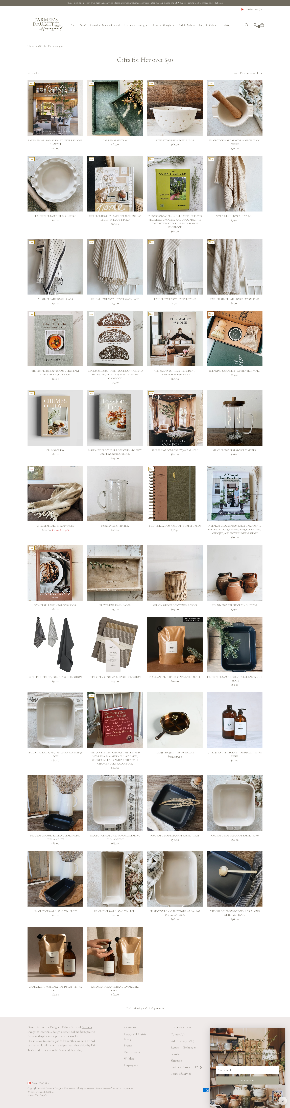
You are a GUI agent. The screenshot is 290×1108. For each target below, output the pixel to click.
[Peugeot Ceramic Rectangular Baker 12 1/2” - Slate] (234, 644)
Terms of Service (181, 1073)
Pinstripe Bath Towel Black (55, 299)
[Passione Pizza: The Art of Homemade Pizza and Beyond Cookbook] (115, 418)
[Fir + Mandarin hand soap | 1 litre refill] (175, 644)
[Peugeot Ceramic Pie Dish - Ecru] (55, 184)
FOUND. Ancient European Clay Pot (234, 605)
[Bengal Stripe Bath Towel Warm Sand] (115, 267)
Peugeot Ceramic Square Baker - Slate (174, 835)
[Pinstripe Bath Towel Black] (55, 267)
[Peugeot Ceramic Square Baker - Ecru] (234, 803)
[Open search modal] (246, 25)
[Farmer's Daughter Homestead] (47, 25)
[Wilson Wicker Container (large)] (175, 572)
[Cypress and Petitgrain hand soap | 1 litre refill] (234, 720)
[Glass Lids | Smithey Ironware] (175, 720)
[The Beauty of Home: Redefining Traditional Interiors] (175, 338)
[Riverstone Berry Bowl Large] (175, 108)
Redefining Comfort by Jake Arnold (175, 450)
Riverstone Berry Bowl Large (175, 140)
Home (31, 46)
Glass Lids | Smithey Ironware (175, 752)
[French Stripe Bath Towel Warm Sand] (234, 267)
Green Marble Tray (115, 140)
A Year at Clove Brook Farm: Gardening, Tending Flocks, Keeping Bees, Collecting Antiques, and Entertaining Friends (234, 529)
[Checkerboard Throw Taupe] (55, 493)
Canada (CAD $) (252, 9)
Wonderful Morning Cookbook (55, 605)
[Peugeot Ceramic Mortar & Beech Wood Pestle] (234, 108)
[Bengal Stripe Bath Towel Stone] (175, 267)
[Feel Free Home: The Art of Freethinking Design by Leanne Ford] (115, 184)
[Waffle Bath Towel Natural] (234, 184)
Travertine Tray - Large (115, 605)
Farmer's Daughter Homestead (60, 1088)
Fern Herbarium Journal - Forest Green (175, 525)
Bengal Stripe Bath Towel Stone (175, 299)
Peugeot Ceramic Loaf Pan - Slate (55, 911)
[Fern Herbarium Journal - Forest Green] (175, 493)
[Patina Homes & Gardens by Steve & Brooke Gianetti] (55, 108)
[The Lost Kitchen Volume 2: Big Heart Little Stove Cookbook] (55, 338)
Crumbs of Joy (55, 450)
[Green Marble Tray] (115, 108)
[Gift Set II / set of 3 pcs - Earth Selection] (115, 644)
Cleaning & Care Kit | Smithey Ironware (234, 370)
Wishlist (129, 1058)
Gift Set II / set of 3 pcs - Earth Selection (115, 676)
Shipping (176, 1060)
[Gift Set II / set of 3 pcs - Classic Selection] (55, 644)
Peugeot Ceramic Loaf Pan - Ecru (115, 911)
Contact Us (178, 1034)
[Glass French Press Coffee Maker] (234, 418)
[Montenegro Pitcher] (115, 493)
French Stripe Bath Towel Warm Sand (234, 299)
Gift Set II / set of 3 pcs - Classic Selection (55, 676)
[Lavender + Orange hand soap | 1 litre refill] (115, 954)
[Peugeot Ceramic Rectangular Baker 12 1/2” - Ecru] (55, 720)
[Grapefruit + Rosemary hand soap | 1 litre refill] (55, 954)
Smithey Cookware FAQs (186, 1067)
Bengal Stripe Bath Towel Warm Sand (115, 299)
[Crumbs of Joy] (55, 418)
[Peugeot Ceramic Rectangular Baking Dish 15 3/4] (175, 879)
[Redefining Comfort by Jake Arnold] (175, 418)
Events (128, 1045)
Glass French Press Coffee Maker (234, 450)
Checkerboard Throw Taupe (55, 525)
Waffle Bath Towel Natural (234, 216)
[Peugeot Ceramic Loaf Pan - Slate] (55, 879)
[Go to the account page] (253, 25)
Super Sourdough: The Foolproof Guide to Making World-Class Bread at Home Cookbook (115, 374)
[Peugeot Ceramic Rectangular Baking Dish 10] (55, 803)
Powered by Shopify (37, 1095)
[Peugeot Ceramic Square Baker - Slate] (175, 803)
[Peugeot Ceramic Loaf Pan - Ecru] (115, 879)
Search (175, 1054)
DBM (51, 1091)
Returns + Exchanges (183, 1047)
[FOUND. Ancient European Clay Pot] (234, 572)
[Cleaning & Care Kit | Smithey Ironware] (234, 338)
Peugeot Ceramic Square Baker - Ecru (234, 835)
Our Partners (132, 1052)
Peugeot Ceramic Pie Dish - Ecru (55, 216)
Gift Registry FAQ (182, 1041)
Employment (132, 1065)
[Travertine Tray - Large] (115, 572)
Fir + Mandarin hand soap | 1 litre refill (174, 676)
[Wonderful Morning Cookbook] (55, 572)
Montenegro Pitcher (115, 525)
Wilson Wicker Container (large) (175, 605)
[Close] (281, 1032)
